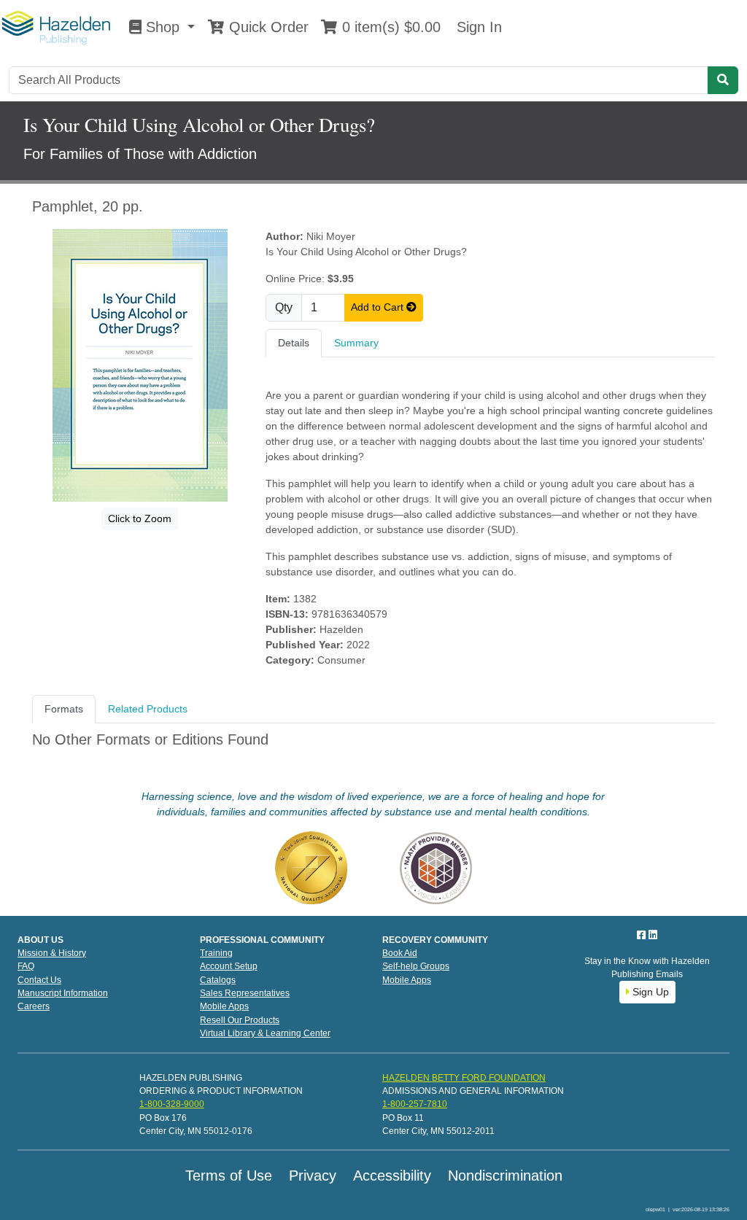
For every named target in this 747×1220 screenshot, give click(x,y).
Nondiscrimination (505, 1175)
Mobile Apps (224, 1006)
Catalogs (218, 980)
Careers (34, 1006)
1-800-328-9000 (171, 1104)
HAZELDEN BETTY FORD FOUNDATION (464, 1078)
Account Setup (229, 966)
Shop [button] (163, 27)
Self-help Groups (415, 966)
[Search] (723, 80)
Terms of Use (228, 1175)
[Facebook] (643, 935)
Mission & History (52, 953)
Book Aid (399, 953)
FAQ (26, 966)
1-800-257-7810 (414, 1104)
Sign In (477, 27)
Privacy (312, 1175)
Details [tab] (293, 343)
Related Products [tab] (147, 709)
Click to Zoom (139, 518)
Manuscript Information (63, 993)
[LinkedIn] (653, 935)
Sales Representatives (245, 993)
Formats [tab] (63, 709)
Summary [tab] (356, 343)
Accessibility (392, 1175)
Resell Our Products (239, 1020)
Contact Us (39, 980)
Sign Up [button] (649, 992)
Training (216, 953)
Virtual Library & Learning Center (265, 1033)
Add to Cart (378, 307)
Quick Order (267, 27)
